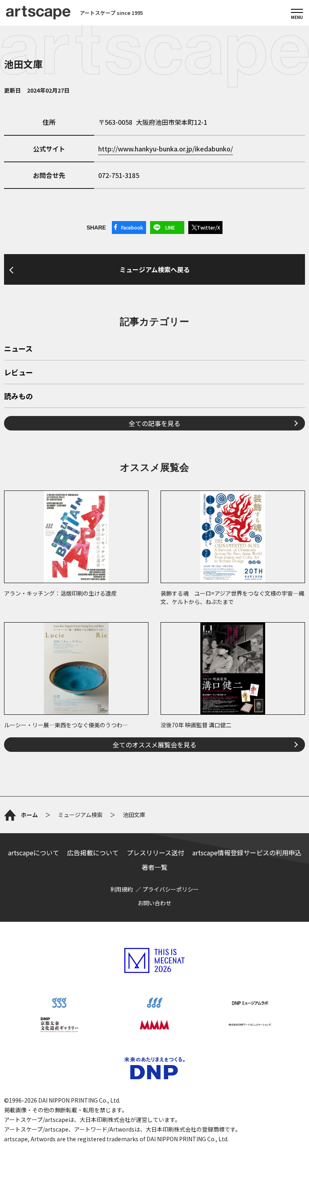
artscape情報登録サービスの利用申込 (246, 852)
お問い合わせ (154, 903)
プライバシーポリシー (170, 889)
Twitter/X (208, 227)
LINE (170, 227)
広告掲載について (93, 852)
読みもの (18, 396)
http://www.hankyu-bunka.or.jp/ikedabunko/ (165, 148)
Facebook (132, 227)
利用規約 (121, 889)
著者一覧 (154, 867)
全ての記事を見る (154, 423)
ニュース (18, 349)
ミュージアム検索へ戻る (154, 269)
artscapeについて (33, 852)
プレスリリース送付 (155, 852)
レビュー (18, 372)
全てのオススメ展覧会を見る (154, 744)
